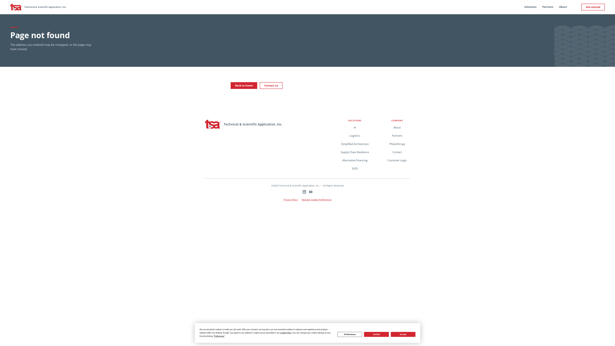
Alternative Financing (355, 160)
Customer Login (397, 160)
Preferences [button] (219, 336)
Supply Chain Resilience (355, 152)
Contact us (271, 85)
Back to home (244, 85)
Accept (403, 334)
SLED (355, 168)
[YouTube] (310, 192)
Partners (547, 7)
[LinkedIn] (304, 192)
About (563, 7)
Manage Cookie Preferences (317, 199)
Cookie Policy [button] (285, 333)
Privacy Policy (291, 199)
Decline (376, 334)
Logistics (355, 135)
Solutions (530, 7)
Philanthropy (397, 144)
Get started (593, 7)
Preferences (350, 334)
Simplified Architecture (355, 144)
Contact (397, 152)
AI (355, 127)
